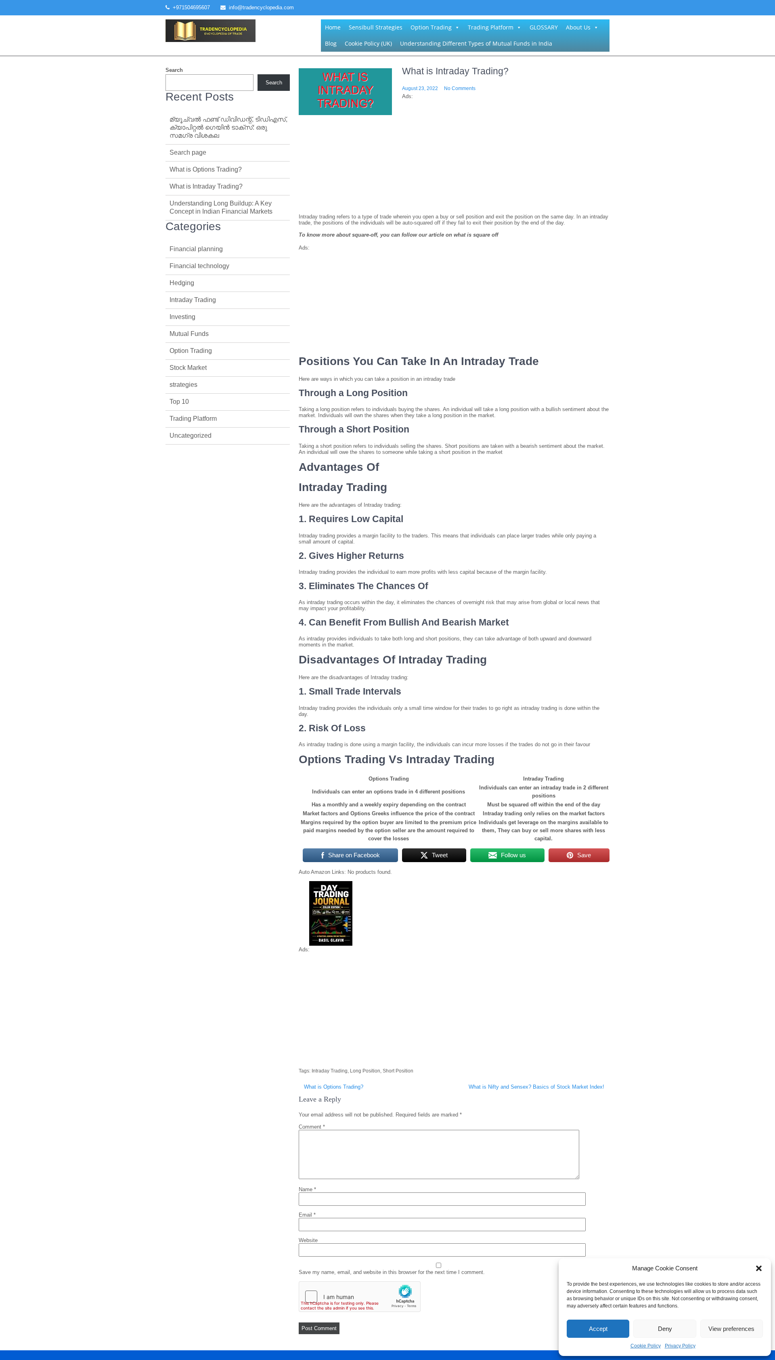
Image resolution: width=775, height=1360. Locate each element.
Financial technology (199, 265)
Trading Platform (490, 27)
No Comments (459, 88)
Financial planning (196, 249)
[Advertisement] (454, 176)
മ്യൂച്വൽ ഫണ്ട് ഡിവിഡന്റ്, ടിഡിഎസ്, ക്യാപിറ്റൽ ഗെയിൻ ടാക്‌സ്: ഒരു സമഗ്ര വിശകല (228, 127)
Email (307, 1215)
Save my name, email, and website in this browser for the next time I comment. (392, 1272)
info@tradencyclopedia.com (261, 7)
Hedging (182, 282)
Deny (665, 1328)
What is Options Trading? (333, 1087)
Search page (188, 152)
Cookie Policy (645, 1346)
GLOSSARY (544, 27)
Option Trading (431, 27)
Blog (331, 43)
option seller (390, 830)
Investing (182, 316)
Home (333, 27)
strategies (183, 384)
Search (174, 70)
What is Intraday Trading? (206, 186)
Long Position (365, 1071)
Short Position (398, 1071)
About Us (578, 27)
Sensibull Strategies (375, 27)
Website (308, 1240)
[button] (759, 1268)
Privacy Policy (680, 1346)
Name (307, 1189)
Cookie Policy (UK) (368, 43)
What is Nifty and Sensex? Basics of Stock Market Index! (536, 1087)
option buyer (378, 822)
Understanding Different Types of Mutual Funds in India (476, 43)
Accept (598, 1328)
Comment (312, 1127)
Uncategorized (191, 435)
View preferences (731, 1328)
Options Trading (389, 779)
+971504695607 (191, 7)
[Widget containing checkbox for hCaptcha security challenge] (360, 1296)
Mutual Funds (189, 333)
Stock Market (188, 367)
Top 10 (179, 401)
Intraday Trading (330, 1071)
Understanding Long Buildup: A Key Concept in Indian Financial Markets (221, 207)
